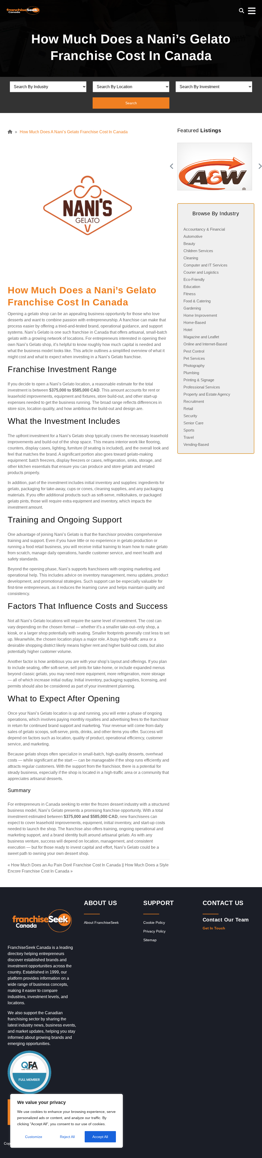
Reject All (67, 1137)
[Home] (11, 132)
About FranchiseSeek (101, 922)
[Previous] (171, 166)
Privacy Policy (154, 931)
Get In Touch (214, 928)
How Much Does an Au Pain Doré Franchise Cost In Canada (66, 865)
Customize (33, 1137)
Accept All (100, 1137)
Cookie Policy (154, 922)
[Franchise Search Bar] (241, 11)
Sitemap (150, 940)
